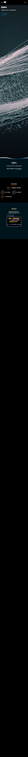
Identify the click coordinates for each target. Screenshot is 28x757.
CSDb (4, 13)
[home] (5, 2)
